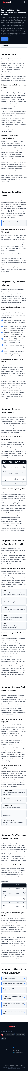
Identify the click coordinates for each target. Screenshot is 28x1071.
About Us (3, 1047)
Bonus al (5, 39)
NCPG (4, 1038)
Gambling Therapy (9, 1034)
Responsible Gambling (5, 1058)
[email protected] (16, 1050)
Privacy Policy (4, 1049)
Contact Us (3, 1060)
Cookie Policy (4, 1051)
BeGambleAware (20, 1034)
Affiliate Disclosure (5, 1055)
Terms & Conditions (5, 1053)
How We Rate (4, 1056)
